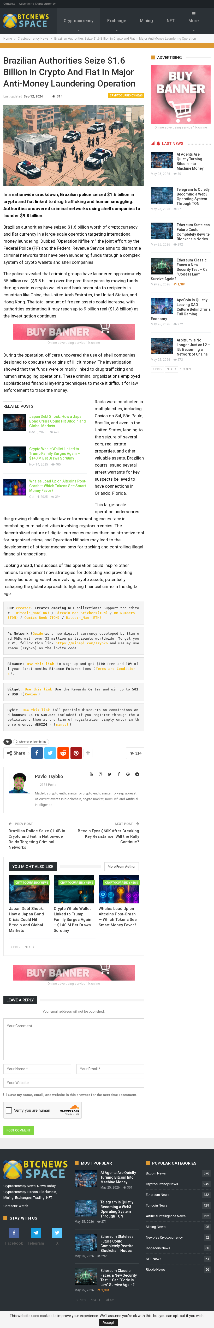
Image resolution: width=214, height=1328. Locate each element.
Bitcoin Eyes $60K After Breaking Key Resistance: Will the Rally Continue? (108, 836)
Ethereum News (157, 1195)
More (193, 20)
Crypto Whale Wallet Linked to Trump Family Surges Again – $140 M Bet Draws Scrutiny (54, 453)
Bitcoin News (156, 1173)
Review (31, 694)
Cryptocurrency (78, 20)
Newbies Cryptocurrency (164, 1237)
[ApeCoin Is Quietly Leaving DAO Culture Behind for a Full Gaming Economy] (162, 306)
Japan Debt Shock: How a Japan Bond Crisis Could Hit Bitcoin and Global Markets (57, 421)
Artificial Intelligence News (166, 1216)
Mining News (155, 1227)
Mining (146, 20)
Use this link (40, 664)
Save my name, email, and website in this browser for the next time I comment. (72, 1095)
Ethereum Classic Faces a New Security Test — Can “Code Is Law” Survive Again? (180, 269)
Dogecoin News (158, 1248)
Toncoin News (156, 1205)
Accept (108, 1322)
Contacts (9, 3)
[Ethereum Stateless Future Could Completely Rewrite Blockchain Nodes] (162, 231)
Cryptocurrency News (126, 95)
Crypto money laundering (31, 741)
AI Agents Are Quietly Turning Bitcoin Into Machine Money (118, 1177)
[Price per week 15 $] (74, 331)
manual (62, 724)
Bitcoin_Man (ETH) (84, 618)
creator (23, 608)
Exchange (116, 20)
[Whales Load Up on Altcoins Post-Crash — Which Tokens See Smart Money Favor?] (14, 487)
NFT (171, 20)
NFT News (153, 1259)
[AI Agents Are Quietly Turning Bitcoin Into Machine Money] (162, 160)
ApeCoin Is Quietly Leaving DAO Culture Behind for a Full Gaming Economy (181, 309)
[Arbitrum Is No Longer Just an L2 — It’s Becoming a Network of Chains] (162, 346)
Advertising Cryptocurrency (37, 3)
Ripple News (155, 1269)
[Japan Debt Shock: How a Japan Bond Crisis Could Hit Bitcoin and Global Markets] (14, 422)
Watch (23, 1206)
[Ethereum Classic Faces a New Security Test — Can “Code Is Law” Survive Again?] (162, 266)
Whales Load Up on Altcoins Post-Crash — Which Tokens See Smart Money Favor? (58, 486)
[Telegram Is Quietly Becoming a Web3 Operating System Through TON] (162, 195)
